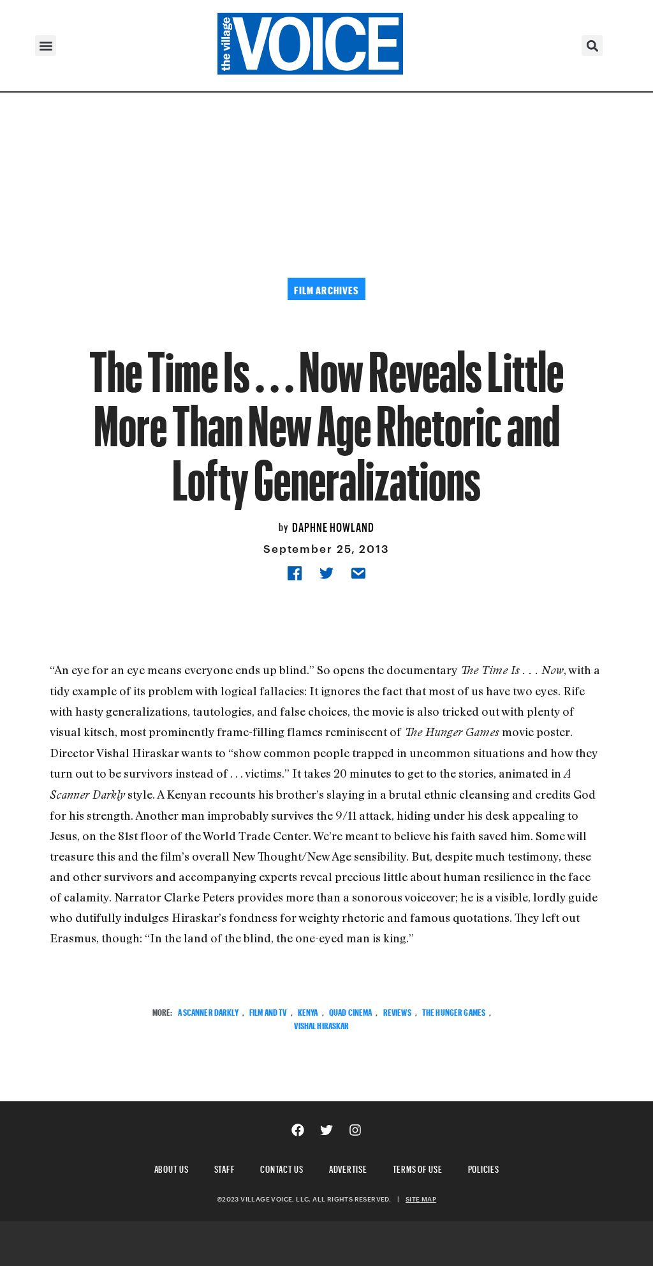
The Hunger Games (453, 1011)
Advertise (348, 1167)
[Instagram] (355, 1130)
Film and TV (268, 1011)
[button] (45, 45)
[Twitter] (326, 1130)
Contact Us (282, 1167)
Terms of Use (418, 1167)
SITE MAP (421, 1199)
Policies (483, 1167)
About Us (171, 1167)
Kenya (308, 1011)
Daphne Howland (333, 525)
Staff (224, 1167)
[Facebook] (298, 1130)
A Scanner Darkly (208, 1011)
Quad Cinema (350, 1011)
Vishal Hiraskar (321, 1024)
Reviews (397, 1011)
